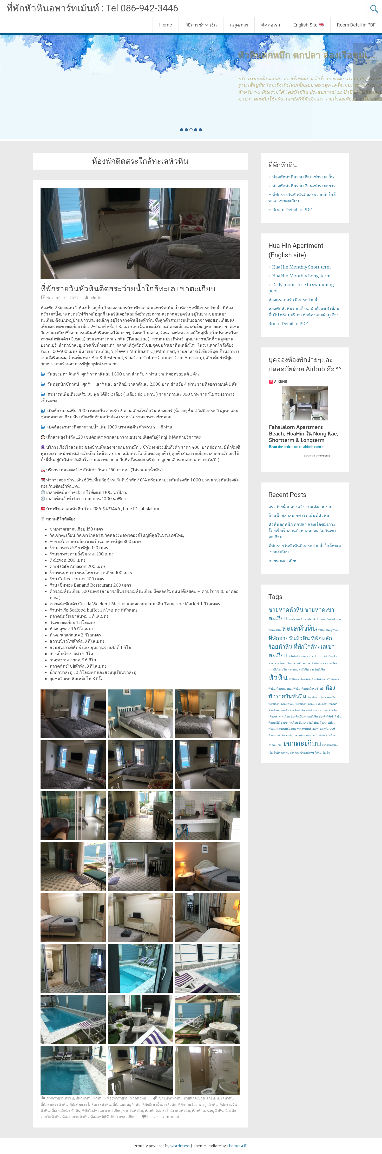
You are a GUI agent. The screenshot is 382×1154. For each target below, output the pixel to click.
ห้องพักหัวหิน (297, 710)
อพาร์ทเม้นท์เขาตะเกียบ (290, 735)
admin (95, 298)
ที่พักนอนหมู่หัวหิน (127, 1104)
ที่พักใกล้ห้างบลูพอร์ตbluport (305, 656)
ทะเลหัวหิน (225, 1098)
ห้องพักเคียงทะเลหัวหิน (304, 716)
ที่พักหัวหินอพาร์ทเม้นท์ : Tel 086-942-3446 (92, 8)
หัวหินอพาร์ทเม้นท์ (300, 679)
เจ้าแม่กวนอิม (330, 745)
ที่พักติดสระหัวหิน (54, 1104)
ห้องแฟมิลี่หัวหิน (103, 1117)
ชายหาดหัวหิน (170, 1098)
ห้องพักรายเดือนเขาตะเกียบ (311, 704)
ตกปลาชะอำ (296, 619)
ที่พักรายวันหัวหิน (60, 1098)
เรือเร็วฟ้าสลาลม (278, 753)
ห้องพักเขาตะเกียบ (317, 710)
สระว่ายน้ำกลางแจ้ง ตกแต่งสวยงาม (300, 506)
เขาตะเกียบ (126, 1117)
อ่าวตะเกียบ (275, 745)
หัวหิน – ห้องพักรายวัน (111, 1098)
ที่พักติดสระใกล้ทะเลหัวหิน (90, 1104)
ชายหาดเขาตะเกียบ (199, 1098)
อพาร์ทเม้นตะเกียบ (308, 729)
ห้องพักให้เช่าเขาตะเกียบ (283, 722)
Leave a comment (163, 1117)
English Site (306, 25)
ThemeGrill (237, 1146)
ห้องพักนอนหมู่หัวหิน (208, 1110)
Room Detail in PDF (356, 25)
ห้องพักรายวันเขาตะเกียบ (322, 697)
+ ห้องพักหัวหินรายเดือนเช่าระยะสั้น (301, 176)
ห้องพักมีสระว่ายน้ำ (312, 688)
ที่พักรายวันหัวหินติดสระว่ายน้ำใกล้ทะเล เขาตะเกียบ (128, 288)
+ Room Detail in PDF (290, 209)
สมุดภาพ (239, 25)
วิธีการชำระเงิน (201, 25)
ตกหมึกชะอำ (328, 619)
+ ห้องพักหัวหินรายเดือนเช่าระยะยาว (301, 185)
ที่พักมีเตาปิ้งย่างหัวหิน (159, 1104)
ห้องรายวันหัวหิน (75, 1117)
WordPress (180, 1146)
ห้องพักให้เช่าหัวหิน (330, 716)
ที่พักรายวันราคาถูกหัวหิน (198, 1104)
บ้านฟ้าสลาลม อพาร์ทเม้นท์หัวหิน (298, 515)
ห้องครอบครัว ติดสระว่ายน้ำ (294, 299)
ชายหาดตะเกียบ (283, 560)
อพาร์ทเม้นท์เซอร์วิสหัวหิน (321, 735)
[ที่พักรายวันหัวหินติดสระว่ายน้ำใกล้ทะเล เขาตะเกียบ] (140, 277)
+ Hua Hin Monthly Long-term (299, 275)
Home (165, 25)
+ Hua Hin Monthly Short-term (299, 267)
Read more (56, 120)
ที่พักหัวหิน (84, 1098)
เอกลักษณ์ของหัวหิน (302, 753)
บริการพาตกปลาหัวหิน (295, 669)
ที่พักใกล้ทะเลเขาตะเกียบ (101, 1110)
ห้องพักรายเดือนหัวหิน (281, 704)
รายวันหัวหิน (133, 1110)
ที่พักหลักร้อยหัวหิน (66, 1110)
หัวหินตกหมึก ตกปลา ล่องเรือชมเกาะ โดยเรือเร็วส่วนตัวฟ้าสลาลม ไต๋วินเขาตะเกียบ (302, 530)
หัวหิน (278, 677)
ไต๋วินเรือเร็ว (322, 753)
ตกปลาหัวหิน (312, 619)
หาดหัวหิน (138, 1098)
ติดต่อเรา (270, 25)
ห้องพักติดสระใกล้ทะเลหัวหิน (167, 1110)
